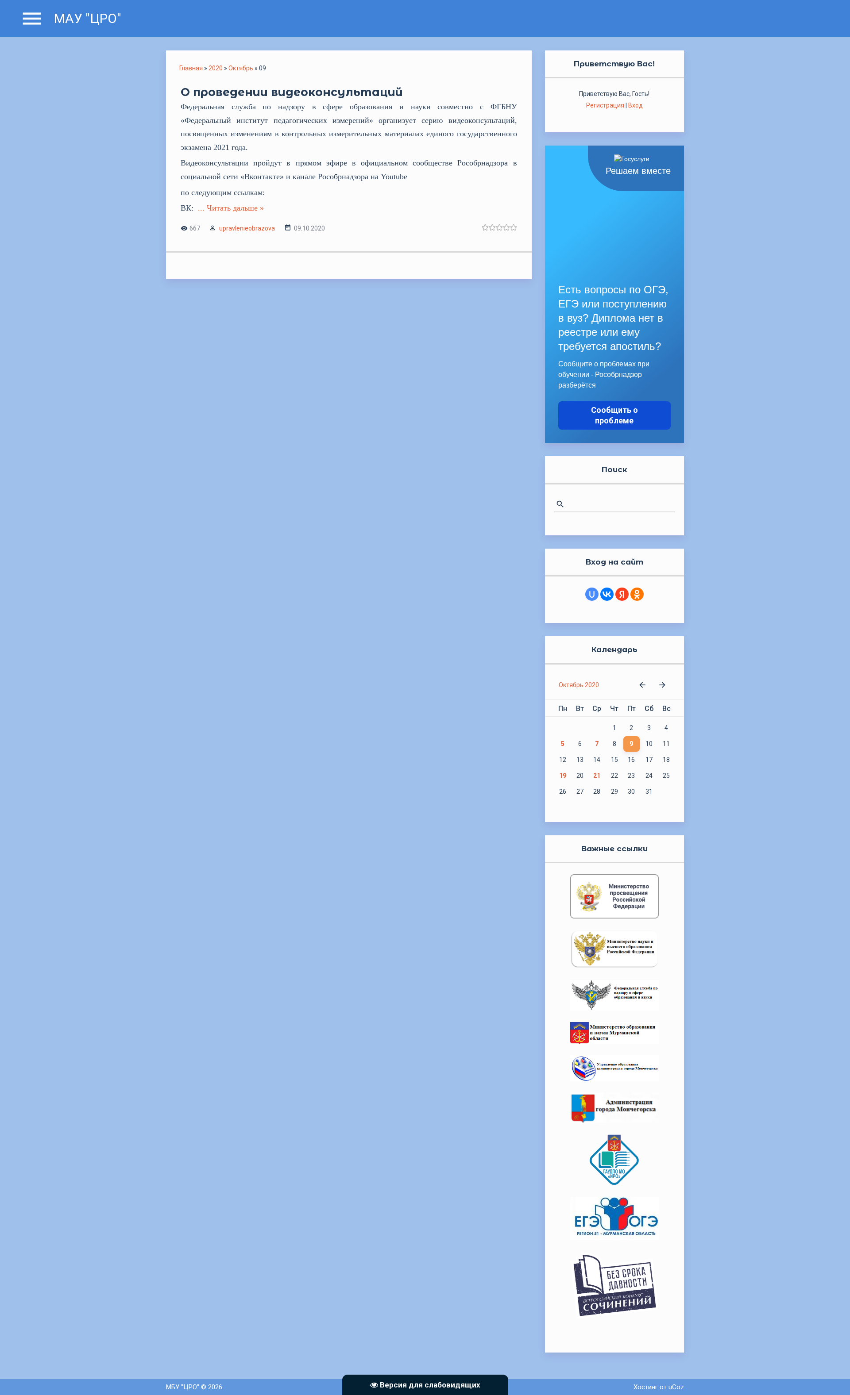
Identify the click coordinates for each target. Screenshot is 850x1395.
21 (596, 775)
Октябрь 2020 (579, 684)
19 (562, 775)
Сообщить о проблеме (614, 415)
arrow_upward (830, 1375)
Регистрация (605, 105)
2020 (216, 68)
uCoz (676, 1387)
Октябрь (240, 68)
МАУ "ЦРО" (87, 18)
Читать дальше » (235, 208)
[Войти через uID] (592, 594)
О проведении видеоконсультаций (292, 92)
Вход (635, 105)
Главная (191, 68)
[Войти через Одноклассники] (637, 594)
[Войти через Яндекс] (622, 594)
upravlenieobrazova (247, 228)
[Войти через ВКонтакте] (607, 594)
